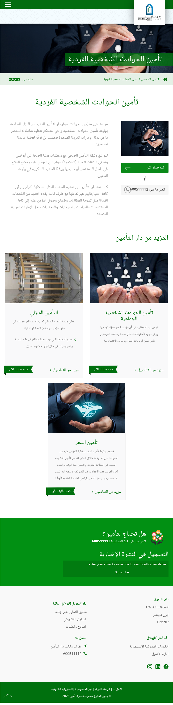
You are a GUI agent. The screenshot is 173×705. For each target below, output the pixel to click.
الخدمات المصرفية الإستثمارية (149, 647)
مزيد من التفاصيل (150, 370)
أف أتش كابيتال (158, 638)
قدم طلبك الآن (155, 168)
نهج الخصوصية (83, 689)
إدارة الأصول (160, 654)
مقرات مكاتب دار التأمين (65, 647)
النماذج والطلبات (76, 627)
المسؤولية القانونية (62, 689)
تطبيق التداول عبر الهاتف (71, 612)
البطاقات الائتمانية (157, 608)
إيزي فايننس (161, 615)
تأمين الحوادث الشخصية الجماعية (129, 315)
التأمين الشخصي (150, 79)
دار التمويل (161, 599)
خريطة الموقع (102, 689)
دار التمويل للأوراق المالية (69, 604)
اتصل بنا (117, 689)
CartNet (163, 622)
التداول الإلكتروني (75, 619)
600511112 (139, 190)
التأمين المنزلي (44, 312)
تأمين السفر (87, 442)
